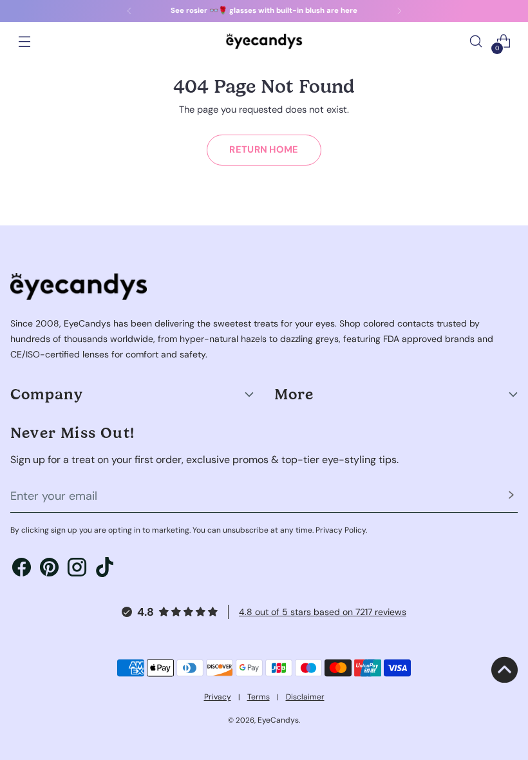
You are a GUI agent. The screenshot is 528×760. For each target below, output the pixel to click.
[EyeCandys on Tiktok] (104, 569)
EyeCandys (278, 720)
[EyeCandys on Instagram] (77, 569)
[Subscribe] (511, 496)
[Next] (399, 11)
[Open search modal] (476, 41)
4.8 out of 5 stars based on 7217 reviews (322, 612)
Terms (258, 697)
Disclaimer (305, 697)
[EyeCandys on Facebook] (21, 569)
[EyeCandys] (264, 41)
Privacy (217, 697)
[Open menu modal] (24, 41)
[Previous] (129, 11)
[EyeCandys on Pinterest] (49, 569)
